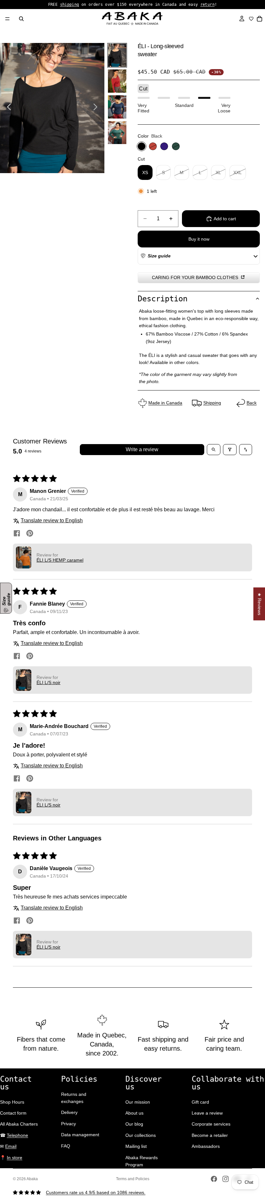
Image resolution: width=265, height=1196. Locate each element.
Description (162, 298)
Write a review (142, 449)
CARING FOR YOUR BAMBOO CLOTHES (195, 277)
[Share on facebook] (17, 533)
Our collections (140, 1135)
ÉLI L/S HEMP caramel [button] (60, 560)
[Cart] (259, 19)
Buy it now (198, 239)
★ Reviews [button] (259, 603)
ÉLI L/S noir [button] (48, 682)
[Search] (21, 19)
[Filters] (230, 449)
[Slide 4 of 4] (117, 132)
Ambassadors (206, 1146)
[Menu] (7, 18)
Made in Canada (165, 402)
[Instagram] (225, 1179)
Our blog (134, 1124)
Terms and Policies (132, 1179)
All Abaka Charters (19, 1124)
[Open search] (213, 449)
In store (14, 1157)
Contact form (13, 1113)
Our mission (137, 1102)
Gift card (200, 1102)
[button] (155, 255)
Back (252, 402)
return (207, 4)
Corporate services (211, 1124)
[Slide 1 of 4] (117, 55)
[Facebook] (214, 1179)
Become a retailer (210, 1135)
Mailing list (136, 1146)
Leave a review (207, 1113)
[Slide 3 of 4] (117, 107)
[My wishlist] (251, 19)
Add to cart (225, 218)
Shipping (212, 402)
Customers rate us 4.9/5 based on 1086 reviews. (95, 1192)
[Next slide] (97, 108)
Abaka (32, 1179)
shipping (69, 4)
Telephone (17, 1135)
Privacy (68, 1123)
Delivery (69, 1112)
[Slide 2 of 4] (117, 81)
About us (134, 1113)
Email (10, 1146)
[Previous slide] (7, 108)
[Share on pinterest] (30, 534)
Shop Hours (12, 1102)
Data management (80, 1134)
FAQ (65, 1146)
